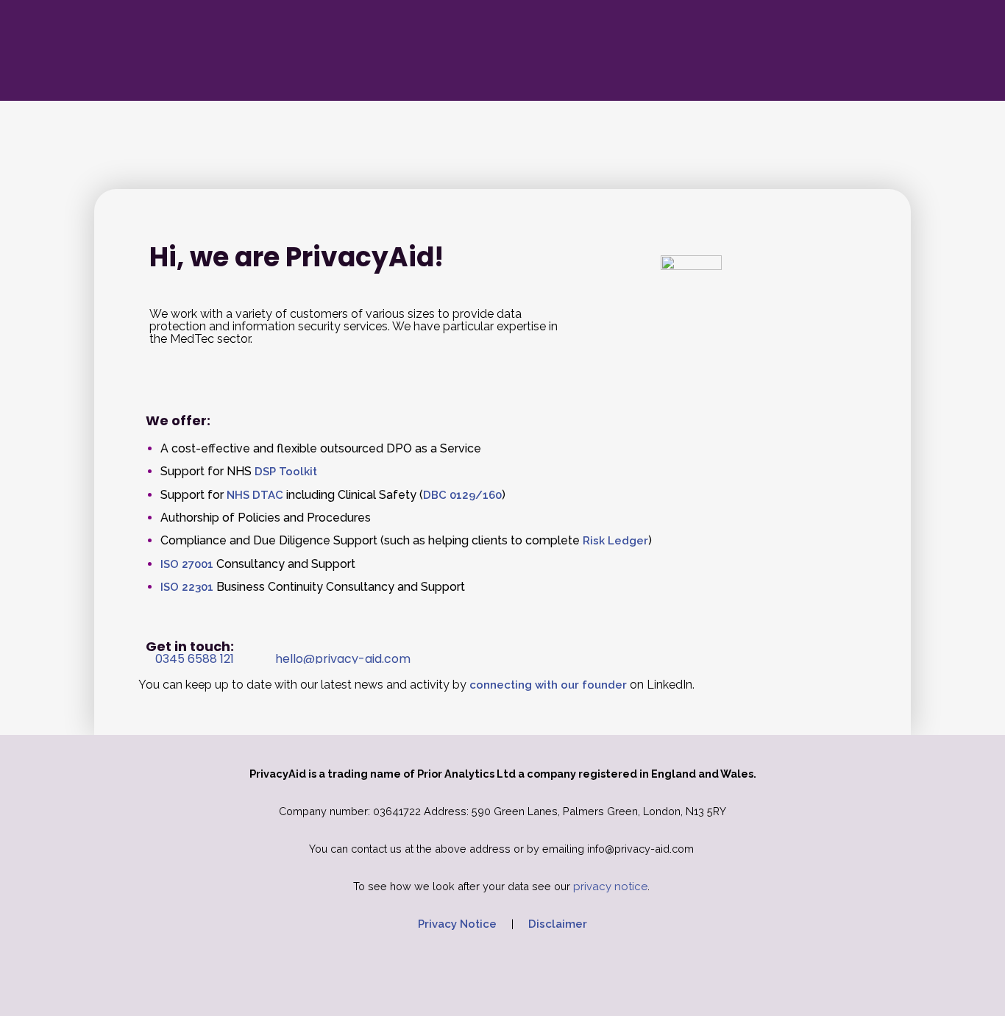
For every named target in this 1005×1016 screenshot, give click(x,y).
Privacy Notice (457, 924)
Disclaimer (557, 924)
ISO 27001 (186, 564)
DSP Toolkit (286, 471)
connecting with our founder (548, 685)
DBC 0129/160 (462, 495)
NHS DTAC (255, 495)
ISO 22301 (186, 587)
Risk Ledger (615, 540)
